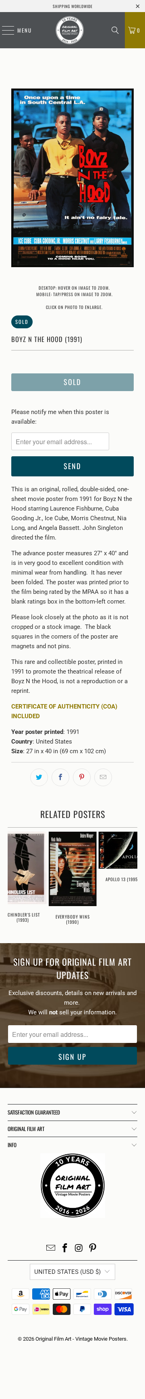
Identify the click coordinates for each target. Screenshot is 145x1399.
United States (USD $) (67, 1271)
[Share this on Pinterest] (82, 777)
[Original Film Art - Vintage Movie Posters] (70, 30)
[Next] (127, 179)
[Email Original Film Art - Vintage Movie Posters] (51, 1248)
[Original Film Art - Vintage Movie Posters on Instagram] (79, 1248)
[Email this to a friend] (103, 777)
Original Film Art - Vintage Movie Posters (80, 1339)
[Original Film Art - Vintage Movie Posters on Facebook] (65, 1248)
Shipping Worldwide (73, 6)
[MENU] (4, 30)
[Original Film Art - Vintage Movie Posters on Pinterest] (93, 1248)
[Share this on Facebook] (60, 777)
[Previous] (17, 179)
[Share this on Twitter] (39, 777)
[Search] (115, 30)
